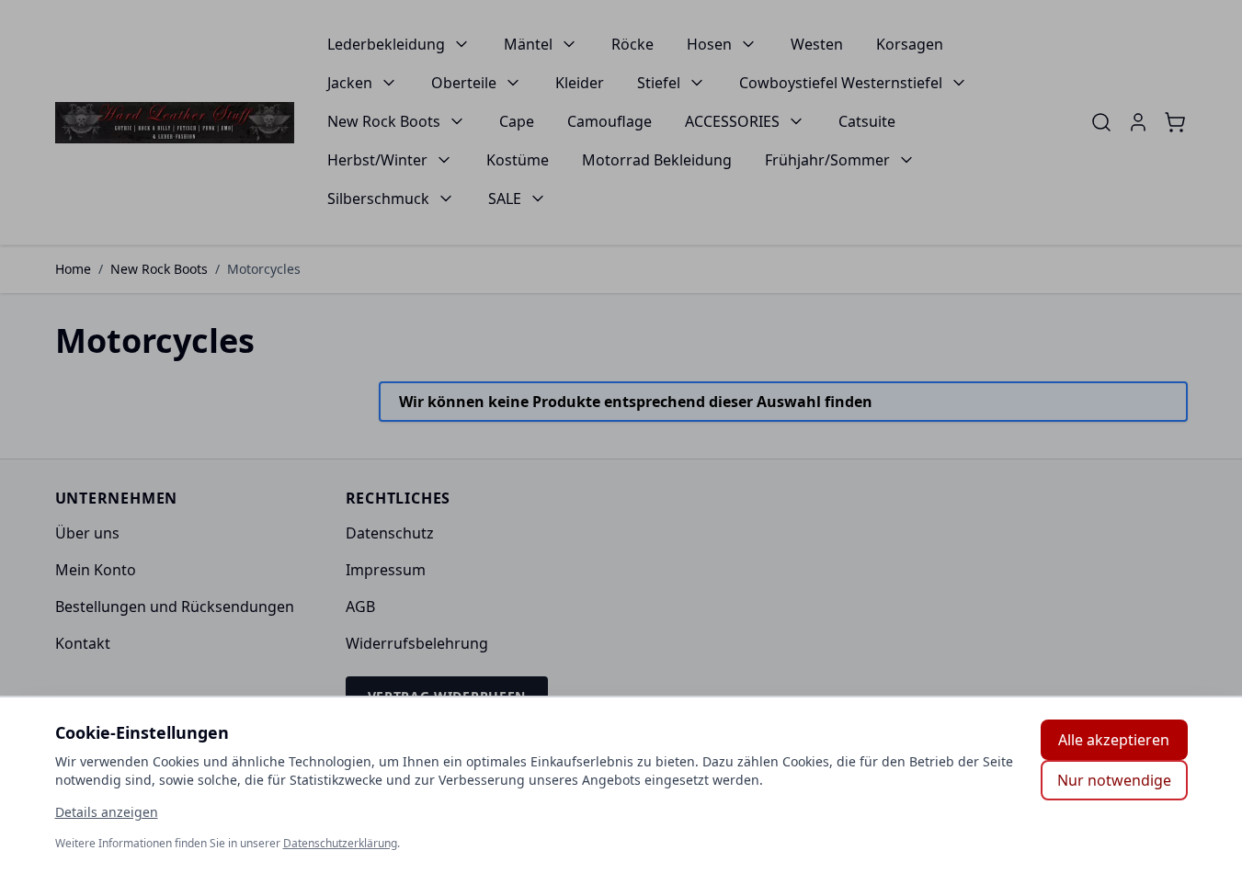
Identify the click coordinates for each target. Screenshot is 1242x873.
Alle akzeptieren (1113, 740)
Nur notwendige (1114, 780)
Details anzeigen (106, 812)
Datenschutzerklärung (340, 843)
